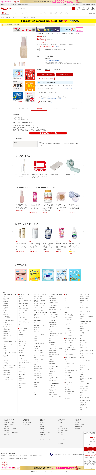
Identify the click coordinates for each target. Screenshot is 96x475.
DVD (35, 394)
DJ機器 (35, 336)
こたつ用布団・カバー (84, 394)
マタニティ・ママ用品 (69, 344)
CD (34, 392)
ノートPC (21, 332)
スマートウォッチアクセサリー (40, 312)
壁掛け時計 (82, 344)
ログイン (87, 13)
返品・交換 (60, 426)
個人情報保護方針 (78, 426)
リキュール (67, 304)
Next (85, 29)
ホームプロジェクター (23, 308)
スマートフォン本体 (38, 296)
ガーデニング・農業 (69, 393)
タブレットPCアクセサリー (39, 303)
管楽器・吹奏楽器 (37, 327)
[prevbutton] (12, 166)
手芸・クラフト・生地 (84, 330)
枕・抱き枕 (82, 365)
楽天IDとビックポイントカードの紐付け (47, 440)
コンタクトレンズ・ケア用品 (55, 358)
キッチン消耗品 (52, 304)
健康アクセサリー (53, 394)
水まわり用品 (52, 317)
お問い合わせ (60, 443)
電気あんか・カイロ (7, 331)
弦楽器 (35, 338)
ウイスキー (67, 296)
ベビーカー (67, 351)
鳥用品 (66, 368)
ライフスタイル (37, 362)
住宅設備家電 (6, 316)
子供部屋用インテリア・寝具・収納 (86, 379)
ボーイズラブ (37, 371)
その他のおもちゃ (68, 335)
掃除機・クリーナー (7, 308)
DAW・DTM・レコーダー (39, 325)
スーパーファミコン (53, 346)
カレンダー (36, 361)
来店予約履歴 (43, 434)
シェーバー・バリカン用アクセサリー (25, 363)
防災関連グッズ (68, 389)
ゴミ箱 (81, 392)
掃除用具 (82, 326)
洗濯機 (58, 13)
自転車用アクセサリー (84, 300)
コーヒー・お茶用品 (53, 314)
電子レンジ (69, 13)
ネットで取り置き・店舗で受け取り (11, 432)
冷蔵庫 (53, 13)
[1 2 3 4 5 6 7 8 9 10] (41, 49)
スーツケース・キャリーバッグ (86, 353)
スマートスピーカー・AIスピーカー (25, 323)
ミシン (4, 312)
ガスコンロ (5, 358)
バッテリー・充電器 (38, 307)
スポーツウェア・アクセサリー (86, 316)
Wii (50, 340)
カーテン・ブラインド (84, 383)
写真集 (35, 384)
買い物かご (42, 422)
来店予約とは (67, 88)
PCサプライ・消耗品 (23, 341)
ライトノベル (37, 381)
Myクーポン (42, 430)
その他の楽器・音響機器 (39, 343)
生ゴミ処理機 (6, 377)
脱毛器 (20, 365)
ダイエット (51, 387)
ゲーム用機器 (21, 348)
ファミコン (51, 344)
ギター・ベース (37, 331)
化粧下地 (33, 17)
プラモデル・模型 (68, 319)
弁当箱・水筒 (52, 307)
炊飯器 (4, 346)
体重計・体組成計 (22, 383)
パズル (66, 324)
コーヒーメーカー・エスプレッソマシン (9, 353)
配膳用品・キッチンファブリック (55, 310)
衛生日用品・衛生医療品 (54, 354)
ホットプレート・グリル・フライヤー (9, 356)
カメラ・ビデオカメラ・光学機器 (25, 301)
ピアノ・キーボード (38, 322)
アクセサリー (37, 333)
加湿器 (4, 337)
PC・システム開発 (38, 377)
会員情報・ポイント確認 (45, 432)
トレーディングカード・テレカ (71, 330)
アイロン (5, 310)
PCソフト (21, 352)
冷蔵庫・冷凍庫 (6, 298)
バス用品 (82, 332)
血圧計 (20, 385)
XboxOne (51, 329)
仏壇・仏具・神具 (83, 409)
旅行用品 (82, 357)
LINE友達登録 (60, 436)
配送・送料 (60, 422)
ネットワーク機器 (22, 343)
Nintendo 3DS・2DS (53, 328)
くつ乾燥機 (5, 307)
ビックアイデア (21, 13)
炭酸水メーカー (6, 370)
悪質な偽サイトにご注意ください (20, 458)
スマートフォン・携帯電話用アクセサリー (40, 301)
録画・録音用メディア (23, 303)
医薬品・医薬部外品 (53, 350)
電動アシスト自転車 (84, 298)
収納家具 (82, 381)
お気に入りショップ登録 (63, 430)
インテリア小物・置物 (84, 397)
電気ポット (5, 360)
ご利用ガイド (65, 4)
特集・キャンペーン (27, 422)
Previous (11, 29)
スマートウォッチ (83, 347)
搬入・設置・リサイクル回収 (10, 428)
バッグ (81, 355)
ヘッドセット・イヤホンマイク (40, 308)
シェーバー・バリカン (23, 360)
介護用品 (51, 359)
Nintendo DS (52, 342)
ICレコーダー (21, 313)
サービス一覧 (41, 471)
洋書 (35, 379)
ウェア (81, 309)
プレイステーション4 (53, 326)
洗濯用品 (82, 328)
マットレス (82, 363)
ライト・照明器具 (7, 317)
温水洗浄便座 (21, 378)
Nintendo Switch (52, 322)
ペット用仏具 (67, 375)
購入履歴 (42, 428)
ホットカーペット (7, 326)
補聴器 (20, 376)
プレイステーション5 (53, 324)
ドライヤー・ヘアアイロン (24, 357)
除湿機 (4, 338)
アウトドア (82, 314)
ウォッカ (66, 305)
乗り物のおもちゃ (68, 317)
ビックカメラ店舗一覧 (80, 4)
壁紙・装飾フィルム (84, 388)
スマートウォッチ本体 (38, 310)
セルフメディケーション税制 (7, 458)
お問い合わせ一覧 (48, 471)
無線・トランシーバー (23, 321)
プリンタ (20, 338)
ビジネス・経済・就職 (38, 359)
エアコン (48, 13)
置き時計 (82, 345)
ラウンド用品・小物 (84, 307)
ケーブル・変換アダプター (39, 305)
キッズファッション (69, 340)
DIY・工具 (67, 384)
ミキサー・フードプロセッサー (9, 365)
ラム (66, 302)
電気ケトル (5, 362)
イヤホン (35, 13)
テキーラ (66, 309)
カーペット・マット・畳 (85, 385)
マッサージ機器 (22, 374)
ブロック (66, 333)
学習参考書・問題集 (38, 368)
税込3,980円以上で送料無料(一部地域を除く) (20, 4)
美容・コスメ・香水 (10, 17)
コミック (36, 348)
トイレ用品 (82, 333)
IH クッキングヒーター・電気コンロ (9, 368)
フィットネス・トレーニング (86, 311)
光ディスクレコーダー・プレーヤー (25, 306)
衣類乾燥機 (5, 303)
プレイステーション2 (53, 337)
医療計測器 (51, 361)
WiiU (50, 338)
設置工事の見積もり (8, 430)
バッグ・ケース (83, 305)
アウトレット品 (83, 402)
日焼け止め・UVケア (53, 378)
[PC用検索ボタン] (73, 8)
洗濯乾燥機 (5, 301)
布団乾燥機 (5, 305)
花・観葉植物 (67, 398)
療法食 (66, 379)
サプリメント (52, 385)
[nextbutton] (83, 166)
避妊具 (50, 356)
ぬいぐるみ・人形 (68, 314)
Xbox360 (51, 331)
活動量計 (20, 380)
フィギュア (67, 321)
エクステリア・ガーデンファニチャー (71, 395)
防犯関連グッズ (83, 404)
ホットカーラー (22, 367)
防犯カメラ (67, 387)
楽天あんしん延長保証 (8, 424)
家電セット (14, 13)
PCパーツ (21, 350)
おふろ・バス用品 (68, 345)
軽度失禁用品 (52, 363)
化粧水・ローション (53, 369)
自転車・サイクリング (84, 296)
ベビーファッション (69, 342)
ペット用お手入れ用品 (69, 363)
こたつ (4, 328)
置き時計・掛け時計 (84, 386)
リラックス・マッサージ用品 (55, 396)
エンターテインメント (38, 352)
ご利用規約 (77, 428)
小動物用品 (67, 366)
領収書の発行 (60, 432)
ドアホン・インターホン (70, 385)
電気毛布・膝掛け (7, 329)
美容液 (50, 373)
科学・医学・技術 (37, 375)
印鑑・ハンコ (82, 324)
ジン (66, 300)
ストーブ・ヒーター (7, 324)
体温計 (20, 387)
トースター (5, 350)
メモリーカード (22, 317)
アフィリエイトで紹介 (62, 439)
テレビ (63, 13)
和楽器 (35, 340)
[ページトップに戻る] (94, 289)
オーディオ (21, 298)
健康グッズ (51, 392)
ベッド (81, 367)
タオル (81, 335)
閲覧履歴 (42, 426)
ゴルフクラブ (82, 302)
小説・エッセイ (37, 370)
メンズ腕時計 (82, 340)
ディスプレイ (21, 336)
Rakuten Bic (7, 8)
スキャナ (20, 339)
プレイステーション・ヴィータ (55, 333)
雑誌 (35, 364)
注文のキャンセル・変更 (63, 428)
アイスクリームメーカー (8, 379)
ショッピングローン (8, 426)
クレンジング (52, 371)
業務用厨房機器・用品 (53, 312)
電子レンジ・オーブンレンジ (9, 344)
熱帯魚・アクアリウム (69, 365)
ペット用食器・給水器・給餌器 (71, 370)
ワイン (66, 298)
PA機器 (35, 324)
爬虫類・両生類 (68, 372)
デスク (81, 374)
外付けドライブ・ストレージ (25, 345)
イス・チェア (82, 376)
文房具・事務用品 (83, 323)
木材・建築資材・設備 (69, 391)
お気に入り (42, 424)
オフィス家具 (82, 395)
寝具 (81, 362)
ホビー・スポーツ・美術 (39, 355)
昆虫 (66, 374)
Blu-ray (35, 391)
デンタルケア (21, 369)
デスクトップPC (22, 330)
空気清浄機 (42, 13)
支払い (59, 424)
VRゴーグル (36, 317)
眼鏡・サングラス (83, 318)
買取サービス (7, 434)
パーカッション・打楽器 (39, 334)
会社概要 (88, 4)
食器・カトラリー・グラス (54, 300)
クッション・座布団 (84, 371)
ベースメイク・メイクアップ (23, 17)
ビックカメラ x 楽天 (5, 4)
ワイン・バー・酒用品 (53, 316)
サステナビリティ (56, 471)
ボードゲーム (67, 328)
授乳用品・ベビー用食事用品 (70, 349)
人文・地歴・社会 (37, 366)
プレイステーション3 (53, 335)
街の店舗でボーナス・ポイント (29, 424)
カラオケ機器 (37, 342)
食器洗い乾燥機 (6, 372)
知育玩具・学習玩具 (69, 315)
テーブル (82, 372)
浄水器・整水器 (6, 374)
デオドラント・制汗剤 (53, 377)
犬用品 (66, 361)
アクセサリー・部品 (23, 319)
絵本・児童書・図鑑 (38, 350)
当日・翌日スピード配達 (9, 422)
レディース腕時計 (83, 342)
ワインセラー (6, 363)
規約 (72, 88)
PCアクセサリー (22, 334)
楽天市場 (93, 4)
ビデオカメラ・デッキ (23, 310)
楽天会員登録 (92, 13)
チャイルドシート (68, 353)
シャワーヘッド (22, 372)
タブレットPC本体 (38, 298)
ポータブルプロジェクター (24, 326)
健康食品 (51, 390)
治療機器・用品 (52, 352)
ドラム (35, 329)
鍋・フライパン (52, 296)
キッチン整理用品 (53, 305)
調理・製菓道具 (52, 298)
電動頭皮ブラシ (22, 371)
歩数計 (20, 381)
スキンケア (51, 368)
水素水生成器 (6, 376)
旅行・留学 (36, 353)
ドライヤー (29, 13)
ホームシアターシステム (24, 312)
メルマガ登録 (60, 434)
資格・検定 (36, 382)
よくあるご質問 (72, 4)
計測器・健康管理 (53, 389)
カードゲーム (67, 326)
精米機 (4, 348)
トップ (2, 17)
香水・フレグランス (53, 380)
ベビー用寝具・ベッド (69, 347)
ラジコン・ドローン (69, 323)
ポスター (36, 386)
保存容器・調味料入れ (53, 302)
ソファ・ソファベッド (84, 369)
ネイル (50, 375)
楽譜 (35, 357)
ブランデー (67, 307)
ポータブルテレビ (22, 315)
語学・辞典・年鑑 (37, 373)
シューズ (82, 304)
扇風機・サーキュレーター (8, 335)
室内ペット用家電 (68, 377)
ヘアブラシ (21, 358)
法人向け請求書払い (44, 436)
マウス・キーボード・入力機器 (25, 347)
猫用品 (66, 359)
